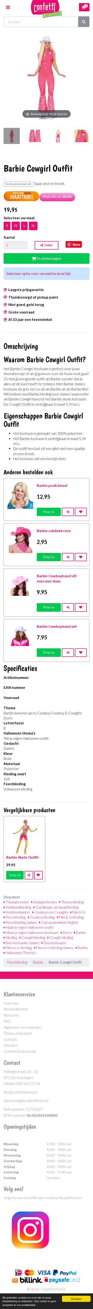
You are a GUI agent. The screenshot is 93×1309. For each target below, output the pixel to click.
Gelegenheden (44, 902)
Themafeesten (17, 902)
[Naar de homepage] (46, 7)
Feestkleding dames (21, 922)
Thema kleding (71, 902)
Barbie (80, 932)
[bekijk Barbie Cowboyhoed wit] (20, 635)
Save (76, 244)
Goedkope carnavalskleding (56, 907)
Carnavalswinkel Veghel (59, 922)
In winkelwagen (48, 258)
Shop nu (48, 512)
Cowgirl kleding (33, 937)
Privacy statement (18, 1033)
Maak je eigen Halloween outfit (29, 927)
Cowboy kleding (42, 917)
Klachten (11, 1045)
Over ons (11, 1003)
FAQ (7, 1021)
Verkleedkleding (18, 907)
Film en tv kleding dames (54, 948)
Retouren (11, 1015)
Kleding (11, 937)
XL (33, 226)
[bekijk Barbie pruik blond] (20, 494)
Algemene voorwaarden (22, 1027)
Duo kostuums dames (22, 943)
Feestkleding (15, 917)
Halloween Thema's (20, 952)
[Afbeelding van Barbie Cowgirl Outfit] (12, 138)
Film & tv (78, 912)
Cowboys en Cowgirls (50, 912)
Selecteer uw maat (19, 218)
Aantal (9, 237)
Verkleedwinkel (17, 912)
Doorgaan (76, 1298)
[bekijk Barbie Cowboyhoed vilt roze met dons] (20, 585)
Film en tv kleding (18, 948)
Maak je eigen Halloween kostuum (31, 932)
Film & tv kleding (71, 917)
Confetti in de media (20, 1051)
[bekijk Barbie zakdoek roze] (20, 539)
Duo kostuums (54, 943)
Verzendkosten (16, 1009)
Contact (10, 1039)
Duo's (67, 932)
